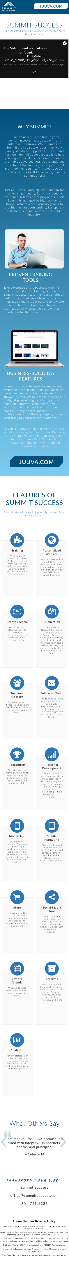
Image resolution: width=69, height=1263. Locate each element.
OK (34, 71)
